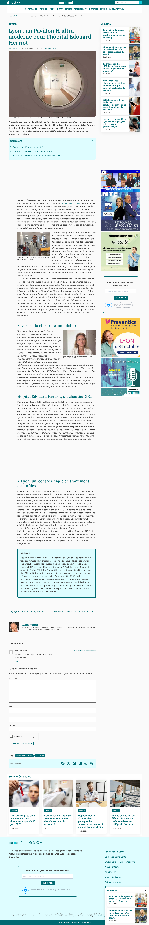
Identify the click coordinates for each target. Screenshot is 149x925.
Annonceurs (111, 872)
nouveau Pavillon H (70, 203)
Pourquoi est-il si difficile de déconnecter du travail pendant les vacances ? (114, 67)
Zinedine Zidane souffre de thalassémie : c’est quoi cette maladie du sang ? (114, 50)
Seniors (68, 9)
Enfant (60, 9)
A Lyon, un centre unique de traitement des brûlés (37, 155)
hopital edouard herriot (24, 756)
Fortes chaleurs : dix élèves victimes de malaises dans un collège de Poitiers (123, 820)
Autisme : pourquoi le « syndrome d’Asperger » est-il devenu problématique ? (114, 123)
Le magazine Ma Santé (115, 857)
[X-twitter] (11, 2)
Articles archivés (113, 882)
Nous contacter (112, 867)
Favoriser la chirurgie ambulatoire (29, 147)
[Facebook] (8, 2)
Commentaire (14, 678)
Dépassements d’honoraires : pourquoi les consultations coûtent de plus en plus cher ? (91, 821)
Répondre (18, 661)
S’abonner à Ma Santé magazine (120, 862)
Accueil (12, 16)
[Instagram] (15, 2)
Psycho (103, 9)
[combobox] (127, 2)
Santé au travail (116, 9)
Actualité (32, 9)
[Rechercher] (140, 2)
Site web (12, 725)
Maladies (43, 9)
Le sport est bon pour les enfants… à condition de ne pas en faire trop (114, 34)
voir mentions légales (100, 916)
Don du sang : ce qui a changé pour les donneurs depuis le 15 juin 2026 (23, 820)
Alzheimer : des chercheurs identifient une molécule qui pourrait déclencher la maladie (114, 85)
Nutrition (93, 9)
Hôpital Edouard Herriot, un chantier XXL (32, 151)
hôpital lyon (40, 756)
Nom (11, 707)
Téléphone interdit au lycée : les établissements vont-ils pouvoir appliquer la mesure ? (114, 105)
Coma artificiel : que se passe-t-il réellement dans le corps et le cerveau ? (57, 820)
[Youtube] (18, 2)
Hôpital (12, 24)
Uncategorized (22, 16)
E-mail (11, 716)
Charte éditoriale (113, 877)
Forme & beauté (80, 9)
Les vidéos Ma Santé (114, 852)
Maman (52, 9)
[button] (93, 141)
